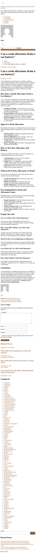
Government (7, 443)
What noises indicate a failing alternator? (11, 301)
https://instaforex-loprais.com (12, 298)
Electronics (7, 422)
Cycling (6, 413)
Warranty (6, 523)
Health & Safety (8, 451)
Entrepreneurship (8, 431)
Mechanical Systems (9, 476)
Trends (6, 520)
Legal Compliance (9, 466)
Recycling (6, 493)
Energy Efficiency (9, 426)
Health (6, 446)
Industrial (6, 457)
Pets (5, 487)
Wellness (6, 526)
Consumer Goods (8, 402)
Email (3, 329)
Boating (6, 21)
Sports (5, 510)
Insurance (6, 460)
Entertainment (7, 429)
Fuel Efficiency (8, 440)
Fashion (6, 435)
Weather (6, 525)
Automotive (9, 19)
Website (3, 332)
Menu (2, 49)
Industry (6, 458)
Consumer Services (9, 410)
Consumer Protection (9, 407)
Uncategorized (8, 522)
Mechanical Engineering (10, 475)
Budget (6, 22)
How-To (6, 455)
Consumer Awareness (9, 399)
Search (2, 531)
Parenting (6, 482)
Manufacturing (8, 473)
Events (6, 434)
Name (3, 326)
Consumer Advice (9, 398)
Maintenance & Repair (10, 472)
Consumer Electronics (10, 401)
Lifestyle (5, 367)
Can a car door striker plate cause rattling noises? (13, 547)
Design (6, 414)
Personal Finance (8, 485)
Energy (6, 425)
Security (6, 504)
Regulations (7, 494)
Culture (6, 411)
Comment (4, 312)
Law (5, 461)
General (6, 441)
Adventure (7, 16)
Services (6, 505)
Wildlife (6, 528)
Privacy (6, 490)
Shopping (6, 507)
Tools (5, 514)
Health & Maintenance (10, 449)
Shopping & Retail (9, 508)
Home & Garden (8, 454)
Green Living (7, 444)
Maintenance (7, 470)
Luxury (6, 469)
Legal (5, 464)
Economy (6, 419)
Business (6, 390)
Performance (7, 484)
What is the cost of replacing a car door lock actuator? (15, 541)
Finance (12, 347)
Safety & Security (8, 499)
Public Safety (7, 491)
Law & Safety (7, 463)
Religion (6, 496)
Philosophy (7, 488)
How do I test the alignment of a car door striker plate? (15, 548)
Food (5, 438)
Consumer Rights (8, 408)
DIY (8, 67)
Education (6, 420)
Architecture (7, 18)
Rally (2, 295)
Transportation (8, 517)
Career (6, 391)
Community (7, 394)
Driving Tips (7, 417)
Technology (13, 67)
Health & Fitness (8, 447)
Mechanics (7, 478)
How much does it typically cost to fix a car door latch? (15, 542)
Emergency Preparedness (10, 423)
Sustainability (7, 511)
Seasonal (6, 502)
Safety (5, 497)
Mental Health (8, 479)
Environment (7, 432)
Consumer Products (9, 405)
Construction (7, 396)
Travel (5, 519)
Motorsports (7, 481)
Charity (6, 393)
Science (6, 501)
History (6, 452)
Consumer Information (10, 404)
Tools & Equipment (9, 516)
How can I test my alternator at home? (11, 300)
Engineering (7, 428)
